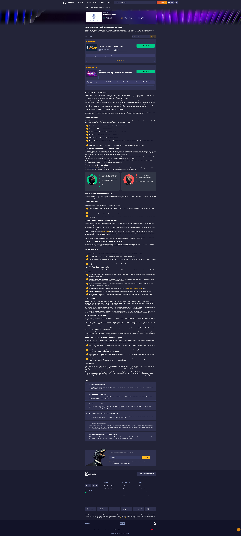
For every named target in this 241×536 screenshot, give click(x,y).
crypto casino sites (93, 168)
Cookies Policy (106, 529)
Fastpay (123, 495)
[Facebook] (93, 485)
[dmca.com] (88, 523)
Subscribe (146, 457)
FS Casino (124, 498)
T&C (119, 529)
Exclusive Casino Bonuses (109, 488)
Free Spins (106, 491)
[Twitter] (89, 485)
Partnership (99, 529)
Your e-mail (113, 457)
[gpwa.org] (122, 523)
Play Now (146, 46)
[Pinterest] (96, 485)
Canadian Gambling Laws (144, 491)
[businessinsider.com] (114, 509)
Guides (140, 485)
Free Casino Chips (108, 498)
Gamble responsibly (122, 517)
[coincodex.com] (150, 509)
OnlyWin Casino (125, 491)
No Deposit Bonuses (108, 495)
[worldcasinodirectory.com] (126, 509)
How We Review (142, 488)
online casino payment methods (135, 288)
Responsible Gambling (144, 495)
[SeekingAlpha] (138, 509)
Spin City (123, 485)
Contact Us (93, 529)
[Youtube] (86, 485)
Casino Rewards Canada (109, 485)
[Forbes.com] (102, 509)
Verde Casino (124, 488)
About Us (87, 529)
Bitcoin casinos (105, 231)
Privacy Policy (114, 529)
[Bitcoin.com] (90, 509)
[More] (238, 529)
